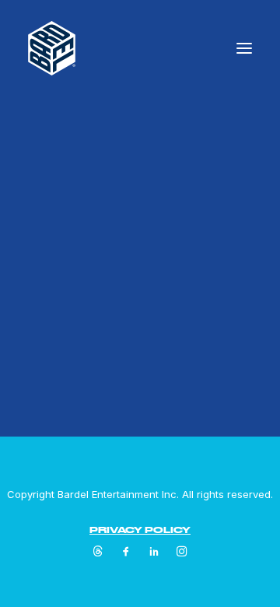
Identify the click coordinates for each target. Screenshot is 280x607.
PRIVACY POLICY (140, 530)
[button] (244, 48)
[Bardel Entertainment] (51, 48)
